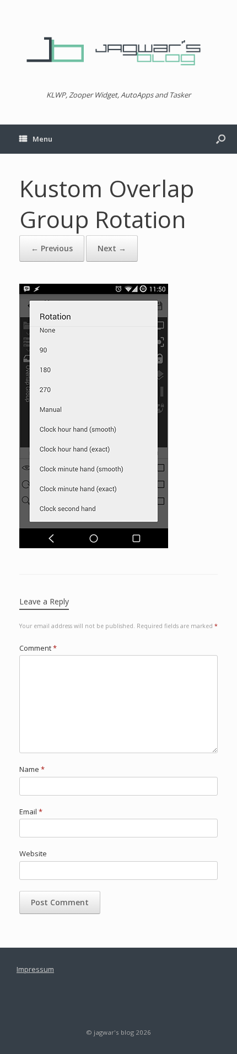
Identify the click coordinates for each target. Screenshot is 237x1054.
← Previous (52, 248)
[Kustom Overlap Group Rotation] (93, 545)
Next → (112, 248)
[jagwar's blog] (118, 49)
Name (32, 769)
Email (30, 812)
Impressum (35, 969)
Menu (42, 139)
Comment (38, 648)
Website (33, 853)
